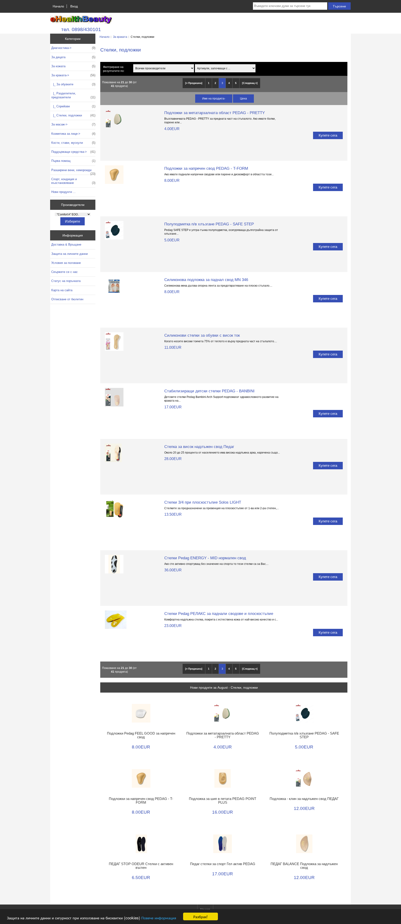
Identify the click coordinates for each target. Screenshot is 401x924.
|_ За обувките (73, 84)
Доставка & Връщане (66, 244)
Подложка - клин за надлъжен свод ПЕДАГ (304, 799)
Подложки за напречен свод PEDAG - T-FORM (206, 168)
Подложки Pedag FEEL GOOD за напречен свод (141, 735)
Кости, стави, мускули (73, 142)
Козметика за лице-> (73, 133)
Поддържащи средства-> (73, 151)
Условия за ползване (66, 263)
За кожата (73, 66)
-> (73, 75)
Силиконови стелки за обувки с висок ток (202, 335)
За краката (120, 36)
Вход (74, 6)
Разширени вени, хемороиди (73, 171)
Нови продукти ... (63, 192)
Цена (243, 98)
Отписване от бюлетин (67, 299)
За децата (73, 57)
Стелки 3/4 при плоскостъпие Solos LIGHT (202, 502)
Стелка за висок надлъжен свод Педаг (199, 446)
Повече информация (158, 918)
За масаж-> (73, 124)
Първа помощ (73, 161)
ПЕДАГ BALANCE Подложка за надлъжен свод (304, 866)
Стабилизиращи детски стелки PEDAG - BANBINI (209, 391)
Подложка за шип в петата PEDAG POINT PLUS (222, 800)
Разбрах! (200, 916)
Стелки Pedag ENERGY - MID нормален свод (205, 558)
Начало (58, 6)
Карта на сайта (61, 290)
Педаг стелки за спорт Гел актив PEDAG (222, 864)
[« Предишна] (193, 83)
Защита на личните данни (69, 254)
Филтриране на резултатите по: (113, 68)
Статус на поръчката (66, 281)
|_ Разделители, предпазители (73, 95)
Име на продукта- (213, 98)
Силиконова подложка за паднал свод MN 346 (206, 279)
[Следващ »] (250, 83)
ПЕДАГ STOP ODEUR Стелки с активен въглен (141, 866)
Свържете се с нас (64, 272)
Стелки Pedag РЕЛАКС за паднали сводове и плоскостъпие (218, 613)
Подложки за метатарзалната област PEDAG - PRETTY (214, 112)
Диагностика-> (73, 48)
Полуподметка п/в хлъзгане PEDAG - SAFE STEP (209, 224)
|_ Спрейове (73, 106)
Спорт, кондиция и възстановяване (73, 181)
